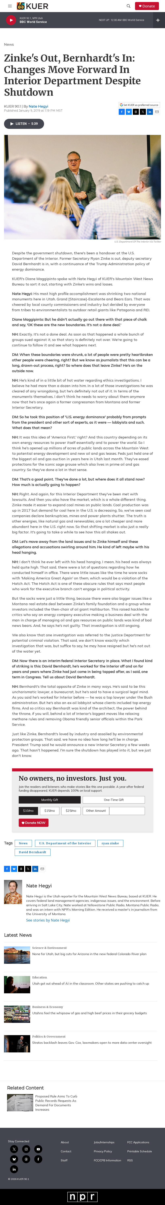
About (65, 1142)
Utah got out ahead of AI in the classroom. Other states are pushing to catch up (90, 983)
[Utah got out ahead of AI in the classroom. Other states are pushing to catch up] (17, 984)
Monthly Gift (49, 800)
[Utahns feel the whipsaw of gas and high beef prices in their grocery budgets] (17, 1014)
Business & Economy (47, 1007)
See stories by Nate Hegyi (48, 920)
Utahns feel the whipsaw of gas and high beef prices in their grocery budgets (89, 1013)
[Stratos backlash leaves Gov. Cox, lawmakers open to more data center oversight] (17, 1043)
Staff (64, 1160)
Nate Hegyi (38, 106)
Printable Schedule (139, 1151)
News (9, 44)
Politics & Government (49, 1036)
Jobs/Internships (104, 1142)
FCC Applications (138, 1142)
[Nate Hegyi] (13, 892)
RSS (130, 1160)
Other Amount (96, 811)
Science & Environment (49, 948)
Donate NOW (34, 823)
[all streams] (159, 20)
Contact (66, 1151)
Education (39, 977)
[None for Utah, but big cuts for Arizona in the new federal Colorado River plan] (17, 955)
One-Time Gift (114, 800)
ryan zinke (110, 843)
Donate (148, 6)
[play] (11, 20)
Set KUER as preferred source (140, 105)
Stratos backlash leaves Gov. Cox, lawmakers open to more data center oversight (92, 1043)
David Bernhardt (32, 852)
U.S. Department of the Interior (65, 843)
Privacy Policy (103, 1151)
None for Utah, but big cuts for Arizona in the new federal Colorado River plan (89, 954)
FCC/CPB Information (107, 1160)
